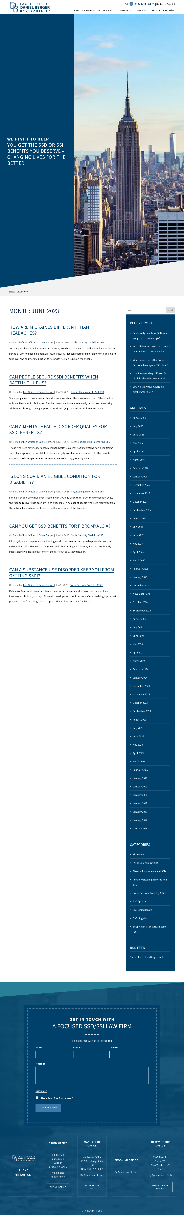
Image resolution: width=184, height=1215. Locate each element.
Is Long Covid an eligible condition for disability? (54, 479)
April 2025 (138, 552)
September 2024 (142, 610)
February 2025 (140, 568)
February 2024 (140, 669)
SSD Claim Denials (142, 910)
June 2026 (138, 434)
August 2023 (139, 719)
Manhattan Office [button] (92, 1187)
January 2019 (140, 803)
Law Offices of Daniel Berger (38, 342)
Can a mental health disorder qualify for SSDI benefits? (58, 429)
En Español (169, 11)
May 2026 (138, 443)
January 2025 (140, 577)
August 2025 (139, 518)
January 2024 (140, 677)
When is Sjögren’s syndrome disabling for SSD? (148, 389)
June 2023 (138, 736)
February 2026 (140, 468)
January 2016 (140, 828)
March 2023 (139, 761)
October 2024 (140, 602)
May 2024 (138, 644)
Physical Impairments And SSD (87, 392)
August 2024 (139, 619)
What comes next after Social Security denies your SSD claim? (150, 362)
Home (76, 11)
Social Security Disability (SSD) (88, 342)
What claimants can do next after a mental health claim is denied (151, 349)
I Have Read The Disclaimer (56, 1098)
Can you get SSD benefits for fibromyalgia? (59, 526)
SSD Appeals (139, 901)
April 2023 (138, 753)
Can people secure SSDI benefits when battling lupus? (53, 380)
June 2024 (138, 635)
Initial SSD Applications (145, 862)
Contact (155, 11)
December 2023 (141, 686)
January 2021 (140, 786)
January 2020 (140, 795)
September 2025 (142, 510)
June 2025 (138, 535)
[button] (181, 1194)
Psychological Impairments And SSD (90, 441)
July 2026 (138, 426)
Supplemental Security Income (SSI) (149, 929)
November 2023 (141, 694)
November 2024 (141, 593)
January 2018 (140, 811)
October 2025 (140, 501)
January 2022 (140, 778)
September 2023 (142, 711)
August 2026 (139, 417)
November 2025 (141, 493)
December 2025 (141, 485)
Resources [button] (125, 11)
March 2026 (139, 459)
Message (40, 1063)
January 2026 (140, 476)
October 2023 (140, 702)
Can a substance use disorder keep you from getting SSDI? (61, 573)
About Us (87, 11)
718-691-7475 (144, 3)
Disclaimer (41, 1091)
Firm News (138, 854)
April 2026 (138, 451)
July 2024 (138, 627)
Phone (114, 1047)
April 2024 (138, 652)
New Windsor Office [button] (160, 1187)
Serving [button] (141, 11)
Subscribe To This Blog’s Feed (146, 957)
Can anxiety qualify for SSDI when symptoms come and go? (151, 335)
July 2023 (138, 728)
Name (39, 1047)
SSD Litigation (140, 918)
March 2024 (139, 661)
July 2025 (138, 526)
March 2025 (139, 560)
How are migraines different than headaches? (49, 330)
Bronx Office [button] (58, 1187)
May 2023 (138, 744)
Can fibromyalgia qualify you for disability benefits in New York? (150, 376)
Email (77, 1047)
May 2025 (138, 543)
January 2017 (140, 820)
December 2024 (141, 585)
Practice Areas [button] (106, 11)
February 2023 (140, 769)
